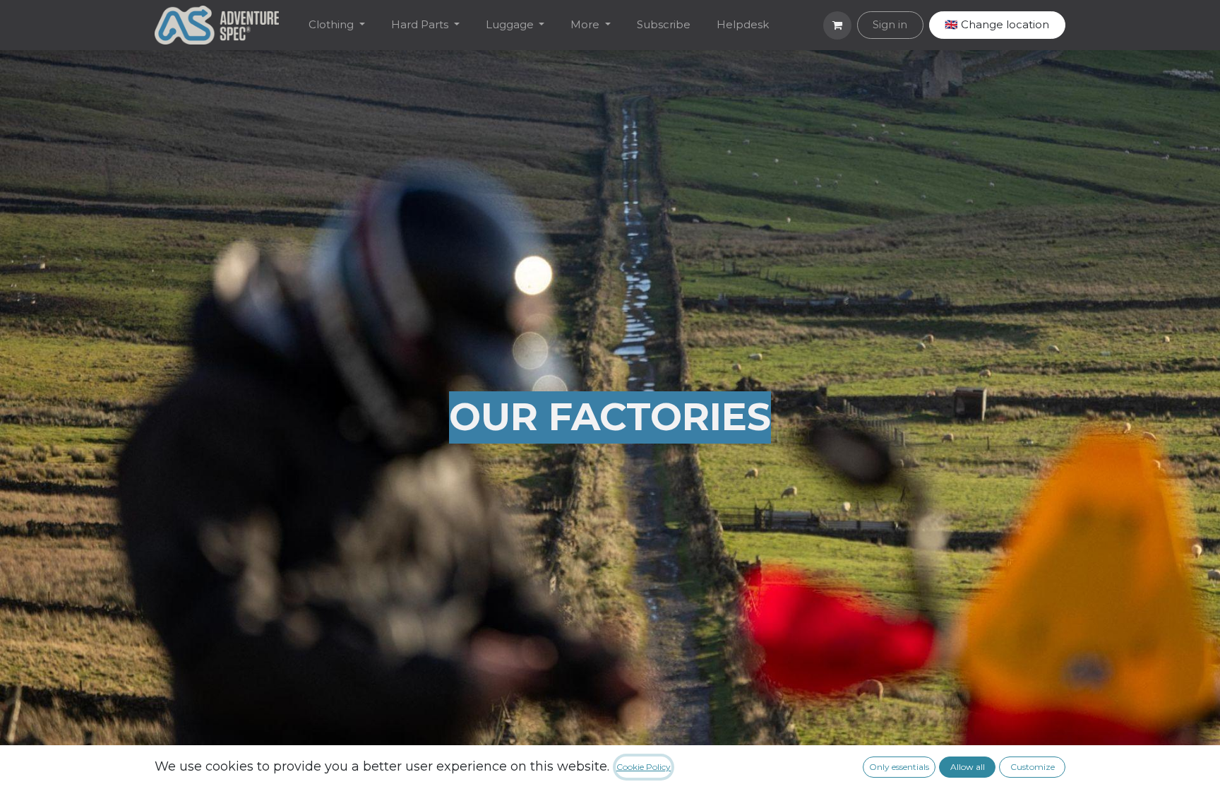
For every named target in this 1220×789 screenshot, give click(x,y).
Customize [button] (1032, 766)
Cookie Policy (643, 766)
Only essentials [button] (899, 766)
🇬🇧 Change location (997, 24)
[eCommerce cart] (837, 25)
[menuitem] (337, 25)
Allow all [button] (967, 766)
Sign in (890, 24)
